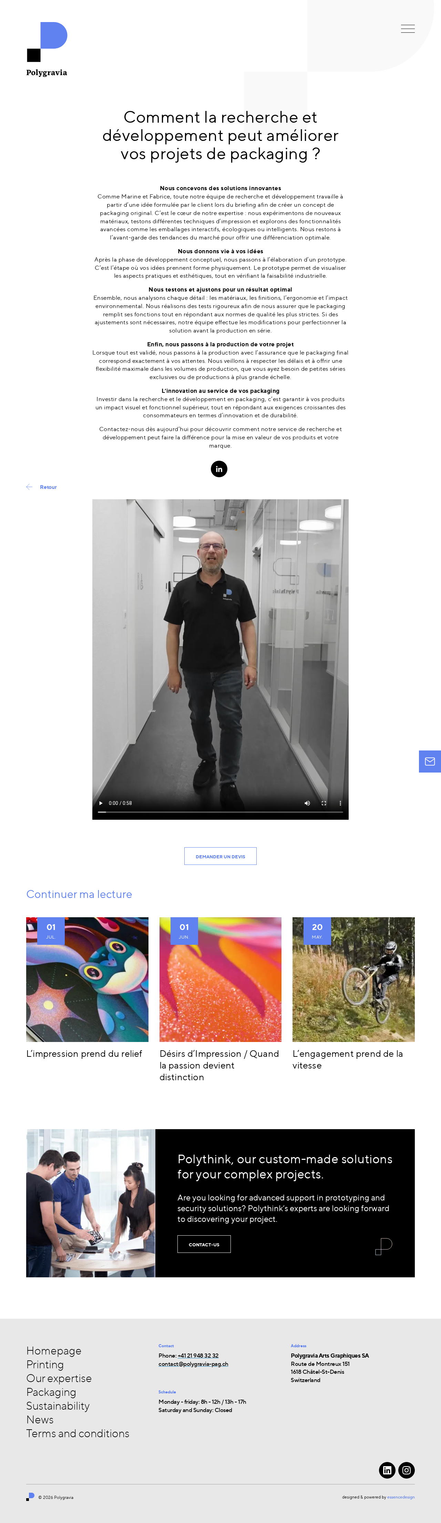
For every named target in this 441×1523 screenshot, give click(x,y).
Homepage (54, 1350)
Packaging (51, 1392)
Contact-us (204, 1244)
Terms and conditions (78, 1433)
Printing (45, 1364)
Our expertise (59, 1378)
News (40, 1419)
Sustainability (58, 1405)
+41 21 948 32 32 (198, 1355)
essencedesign (401, 1497)
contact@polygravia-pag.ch (193, 1363)
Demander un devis (220, 856)
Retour (48, 487)
